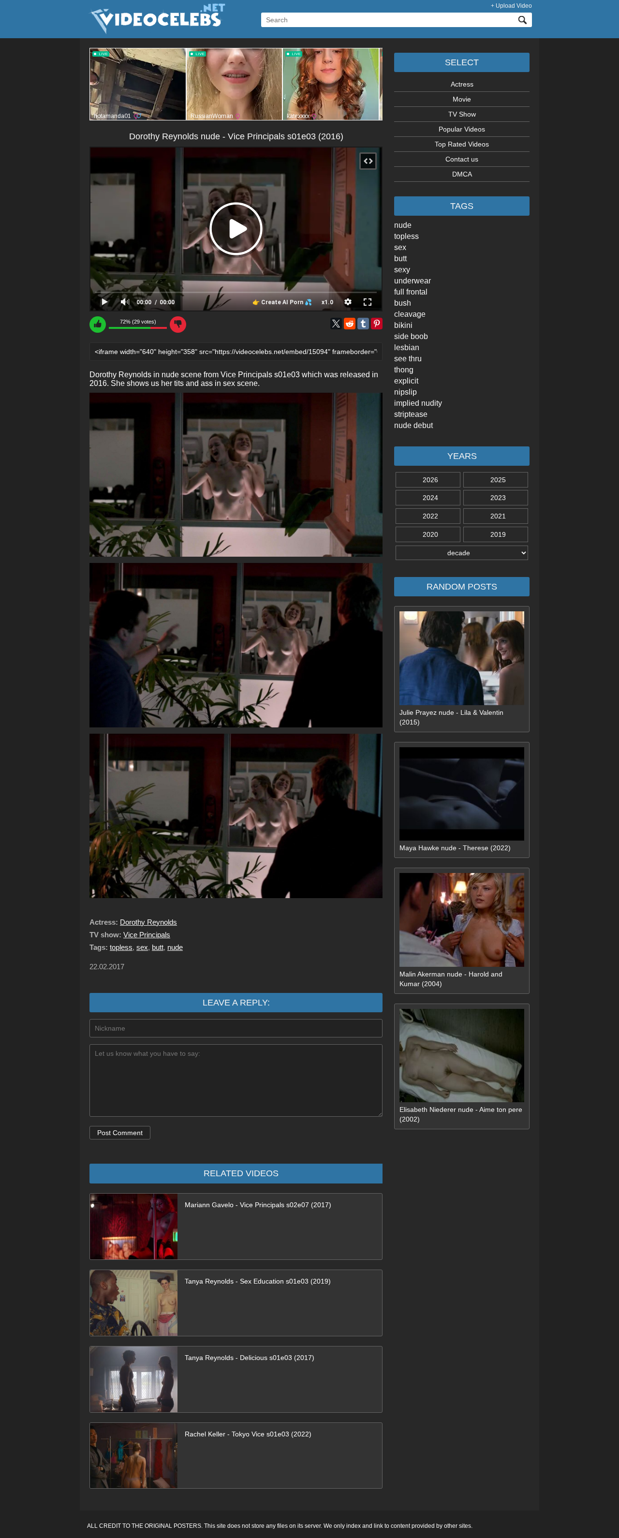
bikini (403, 325)
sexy (402, 270)
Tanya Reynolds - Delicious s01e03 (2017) (249, 1357)
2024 (430, 498)
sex (400, 247)
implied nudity (418, 403)
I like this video (97, 324)
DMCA (462, 174)
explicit (406, 381)
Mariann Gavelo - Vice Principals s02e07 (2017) (258, 1205)
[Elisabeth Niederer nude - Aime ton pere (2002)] (461, 1100)
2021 (498, 516)
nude (403, 225)
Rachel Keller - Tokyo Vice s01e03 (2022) (248, 1434)
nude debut (413, 425)
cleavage (410, 314)
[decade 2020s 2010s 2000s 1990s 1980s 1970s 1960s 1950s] (462, 553)
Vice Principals (146, 935)
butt (400, 258)
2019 (498, 534)
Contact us (461, 159)
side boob (411, 336)
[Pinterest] (377, 323)
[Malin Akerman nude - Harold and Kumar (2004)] (461, 964)
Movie (462, 99)
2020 (430, 534)
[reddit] (349, 323)
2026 (430, 480)
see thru (408, 359)
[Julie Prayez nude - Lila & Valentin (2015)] (461, 703)
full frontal (410, 292)
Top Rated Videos (462, 144)
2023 (498, 498)
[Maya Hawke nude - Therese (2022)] (461, 838)
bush (402, 303)
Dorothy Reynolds (148, 922)
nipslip (405, 392)
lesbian (406, 347)
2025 (498, 480)
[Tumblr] (363, 323)
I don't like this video (178, 324)
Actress (462, 84)
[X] (336, 323)
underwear (412, 281)
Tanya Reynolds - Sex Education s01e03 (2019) (258, 1281)
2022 (430, 516)
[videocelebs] (156, 32)
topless (406, 236)
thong (403, 370)
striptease (410, 414)
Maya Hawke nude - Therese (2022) (455, 848)
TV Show (462, 114)
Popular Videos (462, 129)
